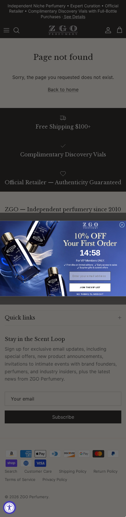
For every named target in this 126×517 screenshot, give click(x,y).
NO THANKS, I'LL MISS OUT (90, 294)
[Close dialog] (122, 225)
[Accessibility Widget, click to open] (9, 507)
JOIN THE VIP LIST (90, 287)
